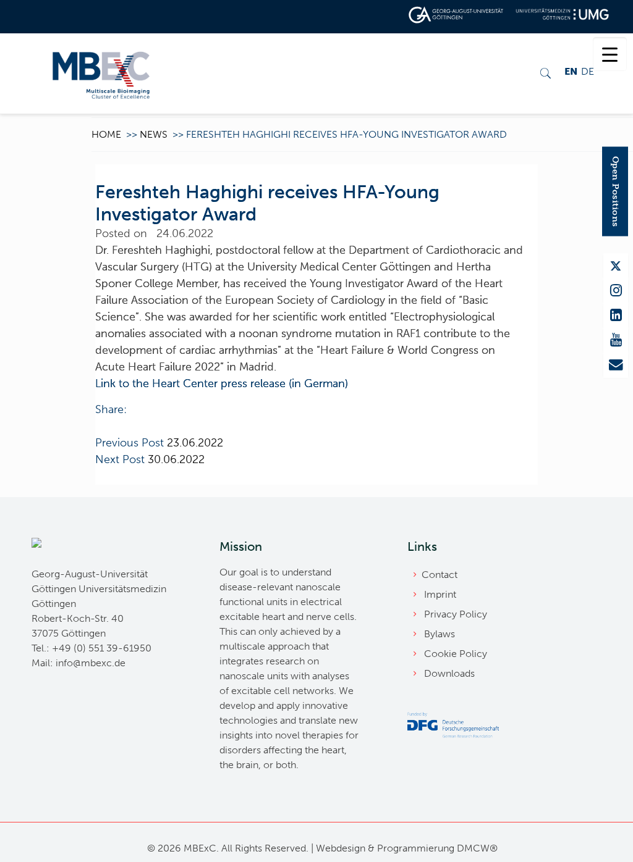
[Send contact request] (615, 365)
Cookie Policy (455, 653)
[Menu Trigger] (610, 54)
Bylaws (439, 634)
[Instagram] (615, 291)
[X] (615, 266)
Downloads (449, 673)
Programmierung (415, 848)
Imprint (440, 594)
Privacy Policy (455, 614)
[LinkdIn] (615, 315)
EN (570, 71)
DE (587, 71)
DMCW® (477, 848)
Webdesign (340, 848)
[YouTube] (615, 340)
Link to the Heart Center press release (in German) (221, 383)
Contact (439, 574)
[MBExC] (101, 73)
